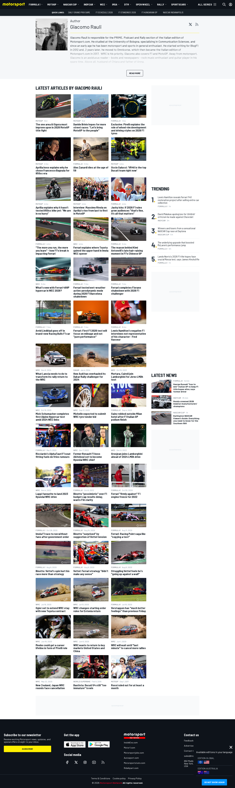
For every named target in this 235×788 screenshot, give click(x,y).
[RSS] (196, 24)
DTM (126, 4)
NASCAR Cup (70, 4)
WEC (102, 4)
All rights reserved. (133, 782)
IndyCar (88, 4)
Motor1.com (129, 747)
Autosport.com (131, 757)
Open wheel (143, 4)
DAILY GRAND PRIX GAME (79, 12)
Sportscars (178, 4)
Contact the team (192, 750)
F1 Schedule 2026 (104, 12)
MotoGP (51, 4)
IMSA (114, 4)
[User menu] (230, 4)
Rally (160, 4)
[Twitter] (190, 24)
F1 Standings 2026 (127, 12)
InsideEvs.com (131, 742)
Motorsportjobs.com (134, 752)
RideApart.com (131, 768)
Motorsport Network (111, 782)
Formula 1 (34, 4)
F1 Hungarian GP (149, 12)
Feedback (188, 740)
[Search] (224, 4)
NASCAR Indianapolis (173, 12)
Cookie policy (119, 778)
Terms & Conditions (100, 778)
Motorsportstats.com (134, 763)
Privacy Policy (134, 778)
